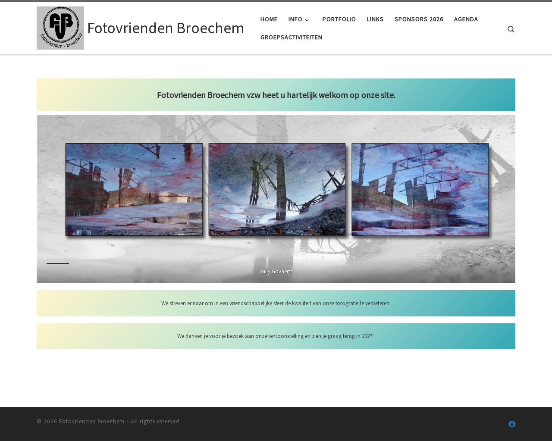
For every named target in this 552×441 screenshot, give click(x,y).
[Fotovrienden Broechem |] (60, 26)
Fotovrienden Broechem (92, 421)
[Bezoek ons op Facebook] (511, 424)
